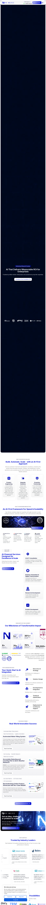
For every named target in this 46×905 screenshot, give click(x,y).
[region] (15, 894)
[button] (27, 2)
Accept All (15, 899)
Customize (9, 896)
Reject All (21, 896)
